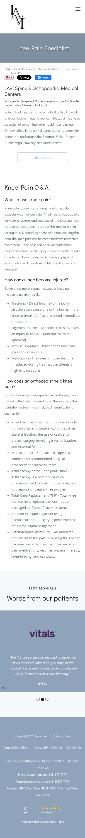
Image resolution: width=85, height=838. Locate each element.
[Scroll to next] (81, 635)
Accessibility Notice (48, 747)
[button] (77, 9)
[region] (42, 651)
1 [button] (38, 699)
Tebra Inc (41, 736)
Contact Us (74, 747)
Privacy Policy (62, 736)
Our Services (72, 69)
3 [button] (47, 699)
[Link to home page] (20, 16)
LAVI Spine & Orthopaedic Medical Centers (32, 69)
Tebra (60, 821)
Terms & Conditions (16, 747)
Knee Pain (17, 73)
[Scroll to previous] (3, 635)
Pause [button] (4, 688)
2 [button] (42, 699)
